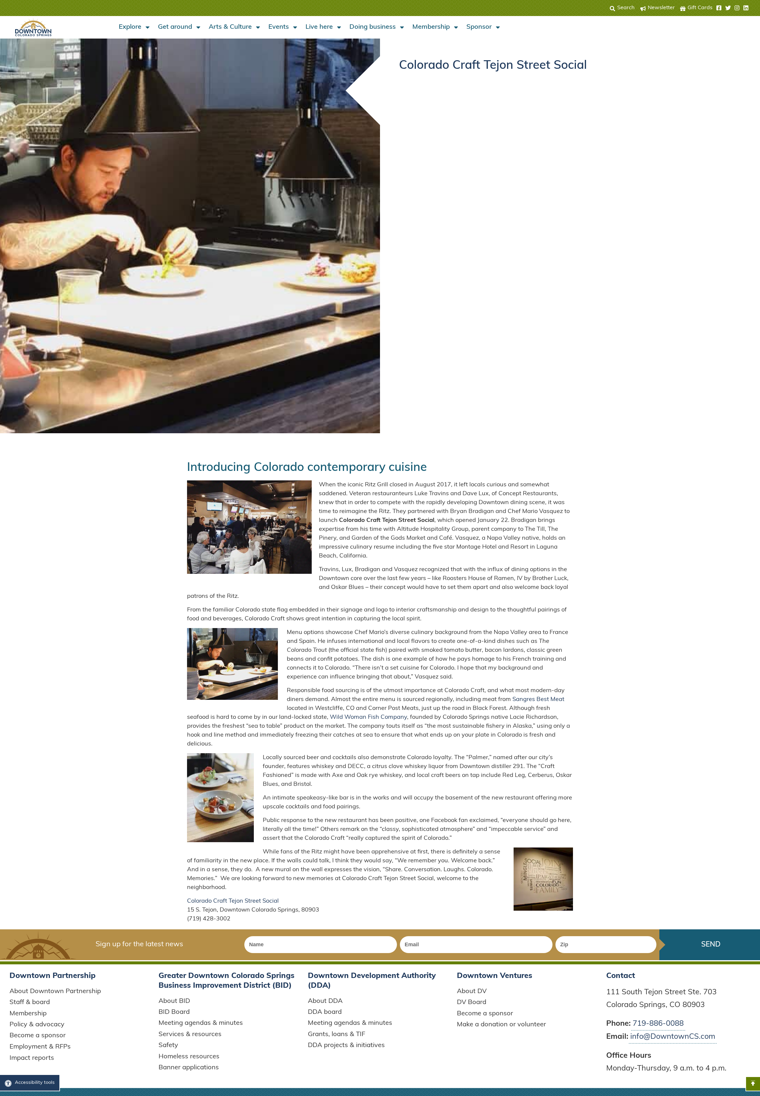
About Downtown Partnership (55, 991)
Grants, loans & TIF (336, 1034)
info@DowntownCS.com (672, 1037)
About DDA (325, 1001)
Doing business (372, 27)
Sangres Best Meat (538, 699)
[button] (732, 8)
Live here (319, 27)
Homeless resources (189, 1056)
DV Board (471, 1002)
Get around (175, 27)
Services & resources (190, 1034)
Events (278, 27)
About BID (174, 1001)
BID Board (174, 1012)
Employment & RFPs (40, 1047)
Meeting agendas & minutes (201, 1023)
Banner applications (189, 1067)
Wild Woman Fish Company (368, 717)
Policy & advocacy (37, 1024)
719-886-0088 (658, 1024)
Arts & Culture (230, 27)
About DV (472, 991)
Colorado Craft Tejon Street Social (233, 901)
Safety (168, 1045)
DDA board (325, 1012)
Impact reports (32, 1058)
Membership (431, 27)
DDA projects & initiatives (346, 1045)
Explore (130, 27)
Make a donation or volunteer (501, 1024)
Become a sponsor (38, 1035)
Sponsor (479, 27)
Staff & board (30, 1002)
